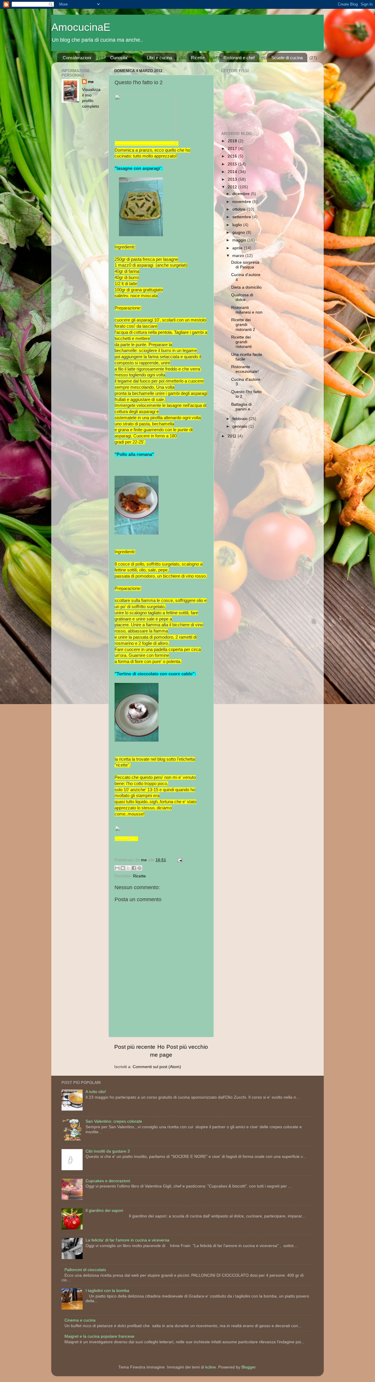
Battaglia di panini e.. (242, 406)
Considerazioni (77, 57)
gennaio (240, 426)
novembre (242, 201)
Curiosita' (119, 57)
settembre (242, 217)
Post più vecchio (187, 1047)
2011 (233, 436)
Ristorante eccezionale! (245, 369)
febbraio (240, 419)
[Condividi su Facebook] (134, 868)
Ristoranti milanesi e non (246, 309)
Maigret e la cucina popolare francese (99, 1336)
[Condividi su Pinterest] (139, 868)
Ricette (197, 57)
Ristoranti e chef (239, 57)
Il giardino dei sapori (104, 1210)
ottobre (239, 209)
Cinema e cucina (80, 1320)
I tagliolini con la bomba (107, 1290)
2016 (233, 156)
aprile (238, 248)
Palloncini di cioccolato (85, 1270)
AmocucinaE (80, 27)
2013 (233, 179)
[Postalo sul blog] (123, 868)
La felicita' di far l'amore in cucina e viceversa (127, 1240)
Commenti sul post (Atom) (157, 1067)
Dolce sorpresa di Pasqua (245, 264)
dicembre (241, 194)
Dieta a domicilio (246, 287)
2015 (233, 164)
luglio (237, 225)
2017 (233, 148)
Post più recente (134, 1047)
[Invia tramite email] (117, 868)
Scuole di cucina (287, 57)
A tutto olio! (96, 1092)
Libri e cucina (159, 57)
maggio (239, 240)
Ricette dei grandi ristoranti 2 (243, 324)
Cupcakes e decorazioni (108, 1181)
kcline (210, 1367)
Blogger (248, 1367)
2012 (233, 187)
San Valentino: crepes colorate (114, 1121)
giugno (239, 232)
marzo (238, 255)
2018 (233, 141)
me (91, 81)
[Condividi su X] (128, 868)
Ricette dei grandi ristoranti (241, 342)
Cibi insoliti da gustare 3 (108, 1151)
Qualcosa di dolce (242, 297)
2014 (233, 172)
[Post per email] (179, 860)
